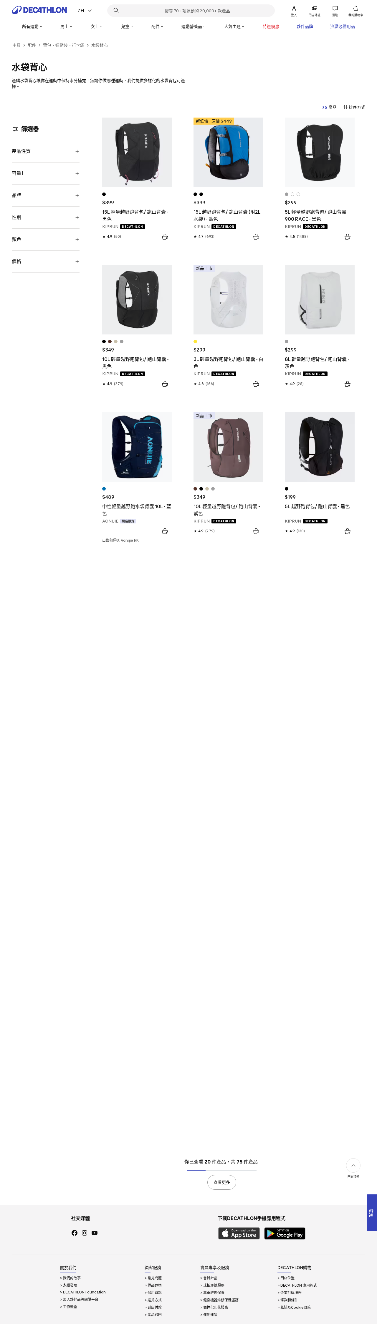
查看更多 (222, 1182)
